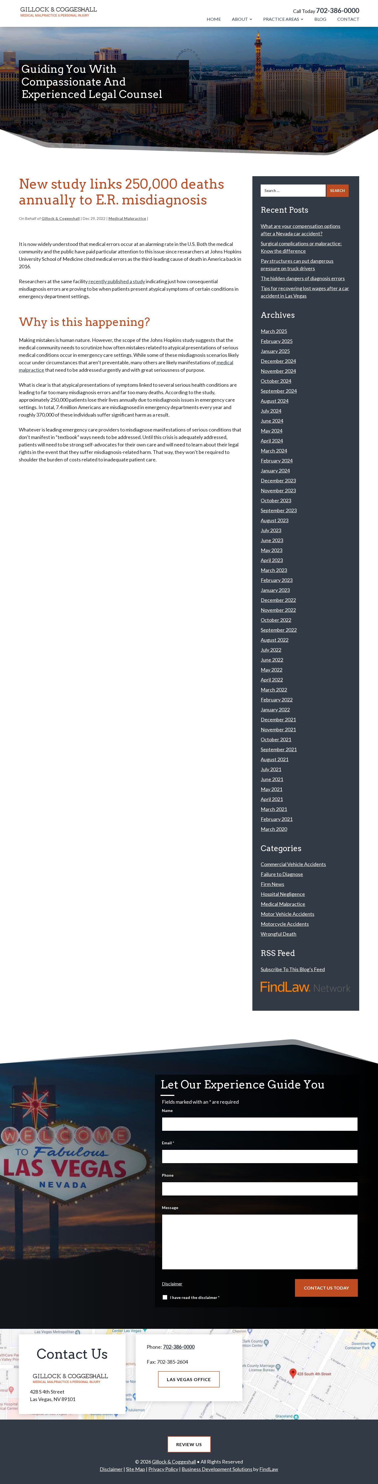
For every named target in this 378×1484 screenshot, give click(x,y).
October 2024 (276, 381)
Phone (168, 1175)
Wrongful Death (278, 934)
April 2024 (272, 441)
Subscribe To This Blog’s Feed (293, 969)
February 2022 (276, 699)
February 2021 (276, 819)
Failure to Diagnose (282, 874)
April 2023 (272, 560)
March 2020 (274, 829)
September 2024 (279, 391)
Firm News (272, 884)
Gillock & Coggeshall (61, 218)
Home (214, 19)
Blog (320, 19)
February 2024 (276, 461)
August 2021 (274, 759)
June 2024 (272, 421)
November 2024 (278, 371)
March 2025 (274, 331)
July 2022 (271, 650)
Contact (348, 19)
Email (168, 1142)
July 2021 (271, 769)
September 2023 (279, 510)
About (240, 19)
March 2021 (274, 809)
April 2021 (272, 799)
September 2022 (279, 630)
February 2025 (276, 341)
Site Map (135, 1469)
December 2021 (278, 719)
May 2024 (271, 431)
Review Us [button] (189, 1444)
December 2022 (278, 600)
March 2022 (274, 690)
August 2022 (274, 640)
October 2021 (276, 739)
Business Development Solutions (217, 1469)
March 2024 (274, 451)
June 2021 (272, 779)
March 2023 (274, 570)
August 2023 (274, 520)
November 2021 (278, 729)
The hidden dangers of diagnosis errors (303, 278)
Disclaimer (172, 1283)
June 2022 (272, 660)
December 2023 (278, 480)
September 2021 (279, 749)
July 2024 (271, 411)
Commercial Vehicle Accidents (293, 864)
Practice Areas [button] (281, 19)
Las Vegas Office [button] (189, 1379)
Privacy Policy (163, 1469)
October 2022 (276, 620)
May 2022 (271, 670)
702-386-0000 (337, 10)
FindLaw (268, 1469)
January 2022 (275, 709)
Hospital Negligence (283, 894)
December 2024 (278, 361)
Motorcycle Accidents (285, 924)
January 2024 (275, 470)
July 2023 (271, 530)
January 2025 (275, 351)
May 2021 (271, 789)
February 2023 (276, 580)
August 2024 (274, 401)
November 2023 (278, 490)
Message (170, 1207)
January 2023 (275, 590)
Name (167, 1110)
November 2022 (278, 610)
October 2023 (276, 500)
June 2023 (272, 540)
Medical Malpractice (127, 218)
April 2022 (272, 680)
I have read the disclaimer (194, 1297)
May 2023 (271, 550)
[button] (371, 1477)
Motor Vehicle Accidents (287, 914)
